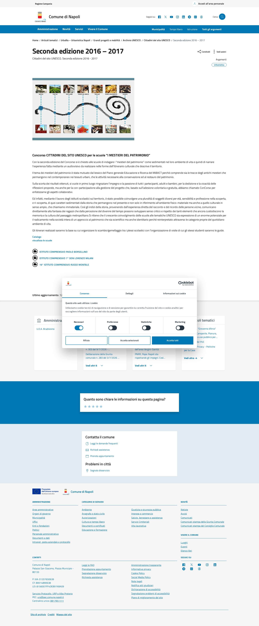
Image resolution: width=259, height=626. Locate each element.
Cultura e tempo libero (93, 522)
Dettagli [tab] (130, 293)
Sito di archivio (38, 614)
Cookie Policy (138, 573)
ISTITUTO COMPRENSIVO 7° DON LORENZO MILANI (66, 258)
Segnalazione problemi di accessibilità (150, 593)
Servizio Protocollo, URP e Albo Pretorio (52, 593)
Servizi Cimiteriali (140, 522)
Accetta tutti (173, 340)
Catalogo (36, 237)
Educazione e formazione (94, 530)
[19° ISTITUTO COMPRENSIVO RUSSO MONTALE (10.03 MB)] (35, 264)
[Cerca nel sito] (222, 17)
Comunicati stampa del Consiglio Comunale (203, 526)
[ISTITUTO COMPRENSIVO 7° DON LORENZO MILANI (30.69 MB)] (35, 258)
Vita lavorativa (138, 526)
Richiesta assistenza (92, 577)
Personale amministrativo (45, 534)
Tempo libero (176, 29)
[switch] (112, 327)
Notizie (184, 509)
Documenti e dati (41, 538)
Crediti (51, 614)
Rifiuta (86, 340)
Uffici (35, 522)
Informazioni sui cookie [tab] (174, 293)
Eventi (184, 546)
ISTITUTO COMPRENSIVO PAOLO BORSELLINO (63, 252)
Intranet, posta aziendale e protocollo (51, 542)
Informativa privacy (141, 569)
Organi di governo (41, 513)
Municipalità (158, 29)
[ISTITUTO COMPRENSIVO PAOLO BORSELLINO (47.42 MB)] (35, 252)
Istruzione (192, 29)
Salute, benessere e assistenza (146, 517)
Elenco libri (186, 550)
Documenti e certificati (93, 526)
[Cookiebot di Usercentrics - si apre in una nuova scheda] (180, 283)
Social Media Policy (141, 577)
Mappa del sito (64, 614)
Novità (66, 29)
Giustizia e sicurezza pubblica (146, 509)
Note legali (136, 581)
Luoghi (184, 542)
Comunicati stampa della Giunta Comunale (202, 522)
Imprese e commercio (142, 513)
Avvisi (184, 513)
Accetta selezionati (129, 340)
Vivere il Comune (98, 29)
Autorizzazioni (89, 517)
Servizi (79, 29)
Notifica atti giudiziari (142, 585)
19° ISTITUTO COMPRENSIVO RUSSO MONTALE (64, 264)
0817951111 (57, 601)
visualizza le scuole (42, 240)
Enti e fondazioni (40, 526)
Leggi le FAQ (88, 565)
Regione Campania (43, 3)
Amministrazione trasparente (146, 565)
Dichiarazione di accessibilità (145, 589)
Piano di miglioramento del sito (147, 597)
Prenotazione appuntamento (96, 569)
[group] (55, 344)
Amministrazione (47, 29)
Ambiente (87, 509)
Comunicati (186, 517)
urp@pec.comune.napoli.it (50, 597)
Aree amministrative (42, 509)
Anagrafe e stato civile (93, 513)
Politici (35, 530)
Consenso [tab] (84, 293)
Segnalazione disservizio (94, 573)
